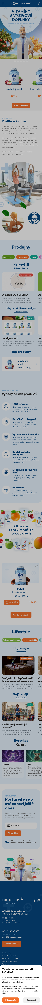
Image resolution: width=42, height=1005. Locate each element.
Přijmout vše (10, 1000)
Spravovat (31, 1000)
